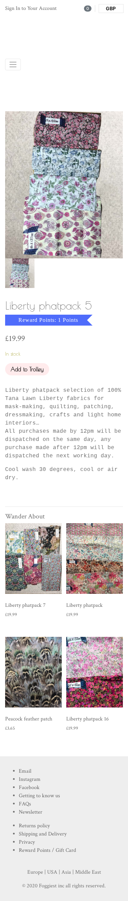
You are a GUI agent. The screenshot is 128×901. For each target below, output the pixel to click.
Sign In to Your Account (31, 8)
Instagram (30, 779)
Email (25, 771)
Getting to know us (39, 795)
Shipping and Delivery (43, 834)
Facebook (29, 787)
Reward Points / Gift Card (47, 850)
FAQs (25, 803)
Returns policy (34, 825)
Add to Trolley (27, 369)
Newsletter (30, 812)
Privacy (27, 842)
